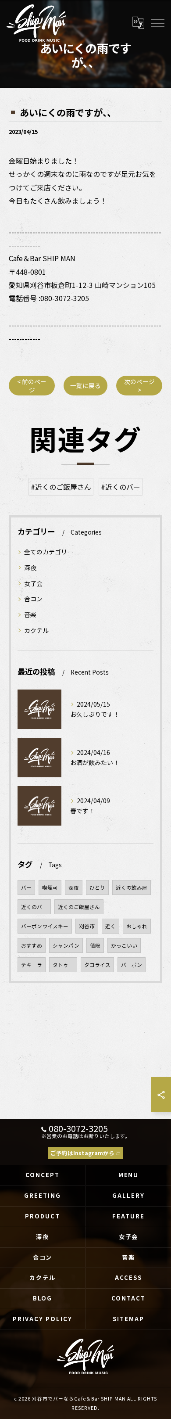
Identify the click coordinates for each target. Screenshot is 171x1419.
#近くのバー (120, 486)
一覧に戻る (85, 385)
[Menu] (157, 22)
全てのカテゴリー (48, 551)
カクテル (36, 630)
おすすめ (31, 945)
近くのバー (34, 906)
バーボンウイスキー (44, 926)
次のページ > (139, 385)
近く (110, 926)
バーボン (131, 964)
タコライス (97, 964)
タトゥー (63, 964)
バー (26, 887)
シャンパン (66, 945)
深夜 (30, 567)
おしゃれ (136, 926)
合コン (33, 598)
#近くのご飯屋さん (61, 486)
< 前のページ (31, 385)
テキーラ (31, 964)
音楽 (30, 614)
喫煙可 (50, 887)
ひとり (97, 887)
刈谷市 (87, 926)
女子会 (33, 583)
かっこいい (124, 945)
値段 (95, 945)
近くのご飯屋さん (79, 906)
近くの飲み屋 (131, 887)
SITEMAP (128, 1319)
